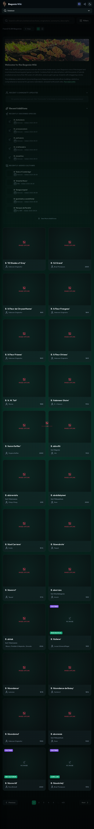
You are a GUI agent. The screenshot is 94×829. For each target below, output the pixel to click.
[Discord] (79, 4)
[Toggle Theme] (90, 4)
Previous (12, 803)
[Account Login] (84, 4)
